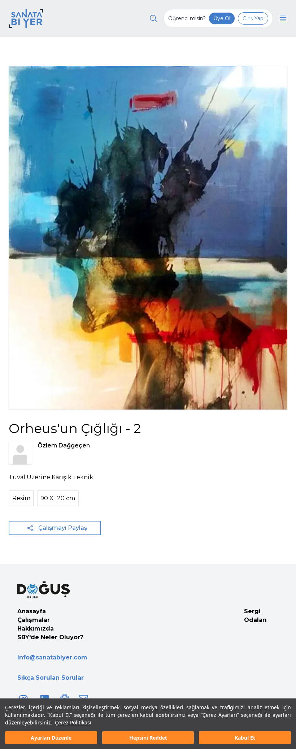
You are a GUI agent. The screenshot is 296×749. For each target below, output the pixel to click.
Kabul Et (245, 737)
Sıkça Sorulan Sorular (50, 677)
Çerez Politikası (73, 722)
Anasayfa (31, 611)
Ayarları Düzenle (51, 737)
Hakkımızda (35, 628)
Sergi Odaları (255, 615)
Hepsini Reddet (148, 737)
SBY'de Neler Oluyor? (50, 637)
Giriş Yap (253, 18)
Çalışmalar (33, 619)
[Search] (153, 18)
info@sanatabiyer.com (52, 657)
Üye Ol (221, 18)
